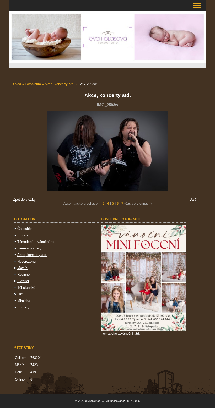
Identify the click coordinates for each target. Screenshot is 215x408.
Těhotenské (26, 288)
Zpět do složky (24, 200)
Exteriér (23, 281)
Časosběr (24, 229)
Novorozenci (26, 261)
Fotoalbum (33, 84)
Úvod (17, 84)
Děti (20, 294)
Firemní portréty (29, 248)
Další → (196, 200)
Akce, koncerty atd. (59, 84)
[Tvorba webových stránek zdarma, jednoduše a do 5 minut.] (103, 401)
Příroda (22, 235)
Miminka (23, 301)
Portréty (23, 307)
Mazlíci (22, 268)
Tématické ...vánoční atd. (36, 242)
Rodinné (23, 274)
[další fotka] (193, 151)
